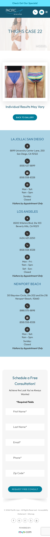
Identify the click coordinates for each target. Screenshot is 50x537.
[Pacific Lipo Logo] (14, 12)
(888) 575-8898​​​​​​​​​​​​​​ (27, 310)
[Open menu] (46, 12)
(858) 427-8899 (27, 165)
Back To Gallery (25, 117)
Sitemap (31, 514)
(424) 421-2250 (27, 238)
